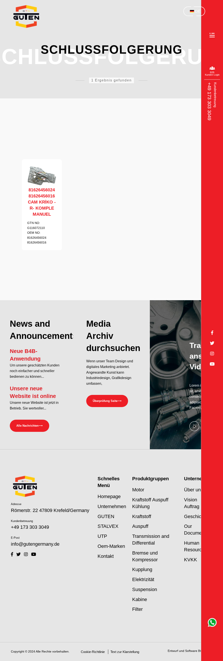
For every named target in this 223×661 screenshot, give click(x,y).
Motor (138, 489)
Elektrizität (143, 579)
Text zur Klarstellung (124, 652)
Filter (137, 609)
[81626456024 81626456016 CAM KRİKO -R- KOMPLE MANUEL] (41, 176)
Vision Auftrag (191, 503)
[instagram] (26, 554)
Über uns (193, 489)
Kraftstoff (141, 516)
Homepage (109, 496)
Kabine (139, 599)
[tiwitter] (18, 554)
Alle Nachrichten (29, 425)
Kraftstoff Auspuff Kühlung (150, 503)
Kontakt (106, 556)
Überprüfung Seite (107, 401)
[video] (194, 430)
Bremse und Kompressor (145, 556)
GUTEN (106, 516)
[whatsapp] (212, 622)
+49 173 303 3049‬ (209, 101)
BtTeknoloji (205, 651)
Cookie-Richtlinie (93, 652)
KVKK (190, 559)
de (198, 11)
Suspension (144, 589)
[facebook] (12, 554)
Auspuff (140, 526)
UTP (102, 536)
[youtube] (33, 554)
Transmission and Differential (150, 539)
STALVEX (108, 526)
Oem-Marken (111, 546)
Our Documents (196, 529)
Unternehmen (112, 506)
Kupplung (142, 569)
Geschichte (196, 516)
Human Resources (195, 546)
